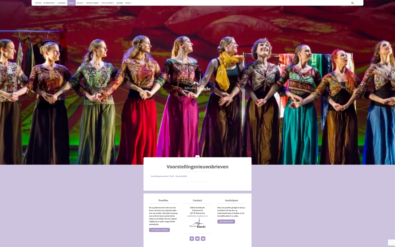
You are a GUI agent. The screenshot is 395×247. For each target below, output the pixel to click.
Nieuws (71, 3)
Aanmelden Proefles (159, 230)
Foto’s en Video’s (107, 3)
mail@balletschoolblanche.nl (197, 216)
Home (39, 3)
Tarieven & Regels (92, 3)
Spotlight (120, 3)
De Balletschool (49, 3)
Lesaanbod (61, 3)
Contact (128, 3)
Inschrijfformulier (226, 222)
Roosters (80, 3)
